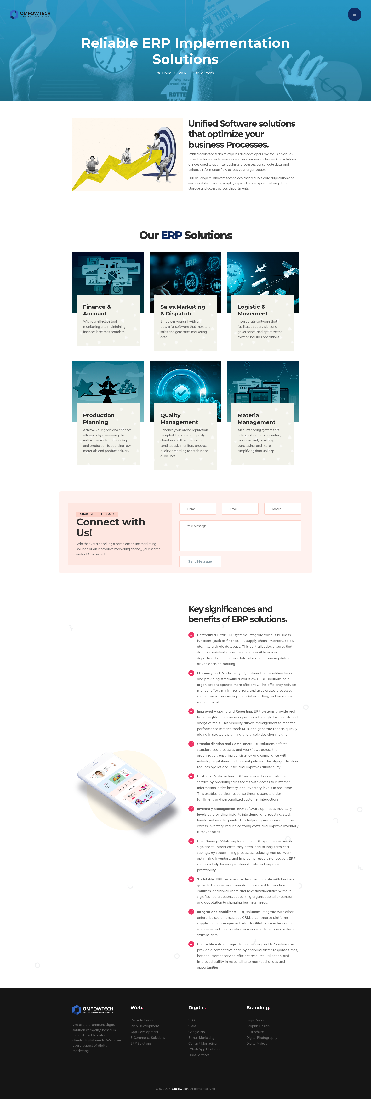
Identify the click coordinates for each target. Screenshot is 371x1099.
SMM (192, 1026)
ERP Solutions (140, 1043)
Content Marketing (202, 1043)
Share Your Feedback (97, 514)
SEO (191, 1020)
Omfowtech (180, 1089)
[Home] (30, 14)
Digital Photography (261, 1037)
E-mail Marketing (201, 1037)
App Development (144, 1032)
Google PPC (197, 1032)
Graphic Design (258, 1026)
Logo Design (255, 1020)
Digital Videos (256, 1043)
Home (167, 73)
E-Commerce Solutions (147, 1037)
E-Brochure (255, 1032)
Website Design (142, 1020)
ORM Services (198, 1055)
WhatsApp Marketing (204, 1049)
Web (182, 73)
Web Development (144, 1026)
